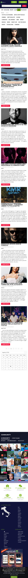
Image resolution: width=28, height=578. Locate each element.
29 (10, 357)
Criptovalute (11, 17)
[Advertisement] (14, 385)
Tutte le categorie (7, 14)
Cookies (19, 539)
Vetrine (5, 543)
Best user (20, 534)
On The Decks (22, 22)
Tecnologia (10, 24)
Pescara (19, 522)
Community (6, 9)
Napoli (19, 510)
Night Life (14, 22)
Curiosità (4, 19)
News (19, 9)
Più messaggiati (11, 440)
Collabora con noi (7, 548)
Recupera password (22, 540)
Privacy (19, 537)
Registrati (22, 2)
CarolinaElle (10, 286)
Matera (19, 514)
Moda (21, 19)
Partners (5, 546)
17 (3, 364)
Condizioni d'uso (21, 536)
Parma (19, 520)
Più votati (21, 440)
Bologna (19, 517)
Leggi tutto (6, 65)
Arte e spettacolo (19, 14)
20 (14, 364)
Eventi (11, 9)
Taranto (19, 513)
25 (7, 366)
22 (20, 364)
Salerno (19, 523)
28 (7, 357)
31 (17, 357)
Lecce (19, 508)
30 (14, 357)
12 (10, 361)
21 (17, 364)
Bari (19, 507)
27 (3, 357)
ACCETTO (14, 577)
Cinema (4, 17)
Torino (19, 519)
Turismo (17, 24)
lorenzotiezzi (11, 88)
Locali (15, 9)
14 (17, 361)
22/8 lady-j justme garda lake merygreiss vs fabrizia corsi (13, 164)
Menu (3, 2)
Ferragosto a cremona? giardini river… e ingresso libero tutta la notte (12, 205)
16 (24, 361)
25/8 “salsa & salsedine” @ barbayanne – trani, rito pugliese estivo (11, 85)
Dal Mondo (12, 19)
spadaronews (11, 47)
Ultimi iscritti (5, 438)
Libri (17, 19)
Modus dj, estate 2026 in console (11, 244)
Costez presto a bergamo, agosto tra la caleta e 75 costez (12, 324)
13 (14, 361)
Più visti (3, 440)
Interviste (6, 542)
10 (3, 361)
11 (7, 361)
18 (7, 364)
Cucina (18, 17)
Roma (19, 511)
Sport (3, 24)
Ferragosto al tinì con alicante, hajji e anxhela (11, 45)
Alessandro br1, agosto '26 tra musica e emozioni (14, 125)
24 (3, 366)
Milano (19, 516)
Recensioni (23, 9)
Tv (4, 545)
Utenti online (15, 438)
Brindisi (19, 526)
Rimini (19, 525)
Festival (5, 536)
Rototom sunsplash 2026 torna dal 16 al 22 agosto (11, 284)
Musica (4, 22)
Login (14, 2)
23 (24, 364)
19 (10, 364)
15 (20, 361)
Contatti (19, 542)
